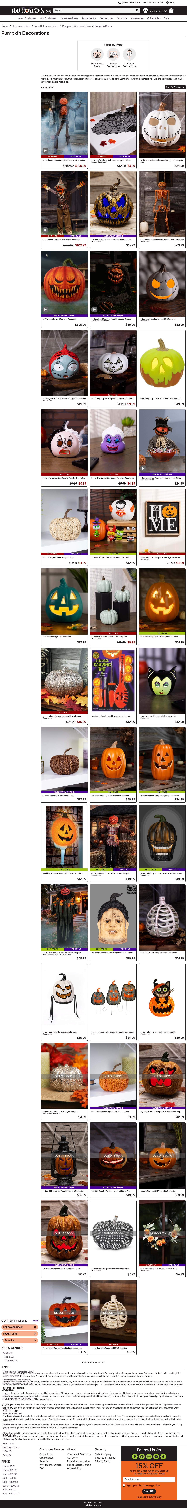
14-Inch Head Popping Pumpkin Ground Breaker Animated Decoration (111, 320)
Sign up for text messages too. (143, 1485)
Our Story (72, 1457)
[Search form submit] (137, 10)
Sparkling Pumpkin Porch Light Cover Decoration (63, 873)
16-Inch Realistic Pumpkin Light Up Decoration (159, 796)
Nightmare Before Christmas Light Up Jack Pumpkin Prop (161, 161)
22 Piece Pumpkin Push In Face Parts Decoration (111, 557)
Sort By (173, 87)
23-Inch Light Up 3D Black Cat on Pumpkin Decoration (158, 1033)
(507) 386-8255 (131, 2)
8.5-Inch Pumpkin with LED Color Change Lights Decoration (111, 241)
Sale (5, 1455)
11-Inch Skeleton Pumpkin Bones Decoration (158, 953)
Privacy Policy (103, 1461)
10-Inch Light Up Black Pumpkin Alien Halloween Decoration (161, 874)
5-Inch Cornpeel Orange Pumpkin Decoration (110, 1112)
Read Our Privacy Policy (149, 1497)
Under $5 (7, 1466)
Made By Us (9, 1447)
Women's (8, 1361)
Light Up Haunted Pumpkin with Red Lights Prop (160, 1112)
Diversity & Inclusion (78, 1461)
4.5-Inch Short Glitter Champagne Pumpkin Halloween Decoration (60, 1112)
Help (172, 2)
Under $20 (8, 1474)
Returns (43, 1461)
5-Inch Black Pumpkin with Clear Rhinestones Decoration (110, 1270)
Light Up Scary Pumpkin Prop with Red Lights (61, 1269)
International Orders (50, 1464)
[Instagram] (149, 1456)
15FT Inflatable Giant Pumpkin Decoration (60, 319)
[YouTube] (156, 1456)
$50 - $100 (9, 1482)
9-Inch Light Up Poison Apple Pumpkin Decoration (161, 399)
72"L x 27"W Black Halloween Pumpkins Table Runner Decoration (110, 161)
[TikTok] (163, 1456)
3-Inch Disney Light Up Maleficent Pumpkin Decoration (158, 717)
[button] (154, 10)
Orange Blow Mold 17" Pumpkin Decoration (158, 1191)
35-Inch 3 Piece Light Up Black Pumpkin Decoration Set (112, 1033)
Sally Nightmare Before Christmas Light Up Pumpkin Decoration (64, 399)
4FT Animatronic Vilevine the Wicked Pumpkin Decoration (110, 874)
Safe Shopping (103, 1454)
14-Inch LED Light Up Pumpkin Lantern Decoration (63, 1191)
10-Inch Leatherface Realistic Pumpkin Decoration (112, 953)
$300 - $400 (10, 1493)
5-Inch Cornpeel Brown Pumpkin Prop (58, 796)
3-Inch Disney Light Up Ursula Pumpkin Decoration (112, 478)
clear (35, 1321)
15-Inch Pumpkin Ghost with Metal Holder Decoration (60, 1033)
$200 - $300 (10, 1489)
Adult (5, 1353)
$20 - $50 (8, 1478)
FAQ (41, 1468)
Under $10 (8, 1470)
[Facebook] (135, 1456)
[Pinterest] (142, 1456)
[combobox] (93, 10)
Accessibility (74, 1468)
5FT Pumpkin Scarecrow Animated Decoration (61, 240)
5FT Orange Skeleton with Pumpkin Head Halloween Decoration (162, 241)
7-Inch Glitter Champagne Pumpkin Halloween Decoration (62, 717)
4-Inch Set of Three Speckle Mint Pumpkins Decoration (109, 638)
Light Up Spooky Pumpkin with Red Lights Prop (111, 1191)
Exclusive (7, 1443)
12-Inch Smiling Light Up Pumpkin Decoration (159, 637)
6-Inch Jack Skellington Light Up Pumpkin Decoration (157, 320)
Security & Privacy (105, 1457)
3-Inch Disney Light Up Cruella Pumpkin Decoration (64, 478)
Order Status (46, 1457)
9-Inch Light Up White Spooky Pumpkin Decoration (112, 399)
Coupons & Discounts (79, 1454)
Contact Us (153, 2)
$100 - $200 (9, 1486)
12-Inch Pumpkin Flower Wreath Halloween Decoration (158, 1270)
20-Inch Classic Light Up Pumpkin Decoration (110, 796)
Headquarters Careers (79, 1464)
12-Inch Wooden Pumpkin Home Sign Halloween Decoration (160, 558)
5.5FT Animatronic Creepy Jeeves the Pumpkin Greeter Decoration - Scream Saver (62, 954)
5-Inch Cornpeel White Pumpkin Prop (58, 557)
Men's (7, 1357)
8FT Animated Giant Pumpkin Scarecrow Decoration (64, 160)
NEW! (5, 1451)
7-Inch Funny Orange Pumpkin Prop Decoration (62, 1348)
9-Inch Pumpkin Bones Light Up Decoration (109, 1348)
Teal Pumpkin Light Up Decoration (57, 637)
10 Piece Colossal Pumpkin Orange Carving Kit (110, 716)
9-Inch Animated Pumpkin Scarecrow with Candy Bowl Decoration (160, 479)
